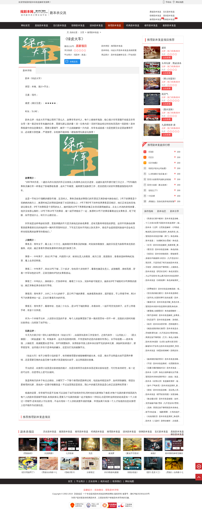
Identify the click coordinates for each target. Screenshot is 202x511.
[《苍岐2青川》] (69, 463)
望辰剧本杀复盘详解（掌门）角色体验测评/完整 (166, 236)
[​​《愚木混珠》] (152, 114)
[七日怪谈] (69, 444)
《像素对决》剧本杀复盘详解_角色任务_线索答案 (167, 302)
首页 (70, 481)
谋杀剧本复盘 (169, 15)
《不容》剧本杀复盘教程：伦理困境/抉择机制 (165, 363)
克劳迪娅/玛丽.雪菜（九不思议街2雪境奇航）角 (166, 403)
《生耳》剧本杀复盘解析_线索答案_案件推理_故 (166, 245)
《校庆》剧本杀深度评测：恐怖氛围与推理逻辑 (166, 324)
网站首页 (25, 25)
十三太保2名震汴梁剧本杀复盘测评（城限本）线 (166, 223)
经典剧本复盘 (169, 19)
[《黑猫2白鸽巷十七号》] (48, 463)
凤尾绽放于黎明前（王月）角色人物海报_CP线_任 (167, 337)
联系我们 (117, 481)
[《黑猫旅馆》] (28, 444)
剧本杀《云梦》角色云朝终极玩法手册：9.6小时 (166, 372)
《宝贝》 (151, 157)
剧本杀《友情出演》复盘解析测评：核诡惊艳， (166, 381)
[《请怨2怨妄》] (132, 463)
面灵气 (165, 94)
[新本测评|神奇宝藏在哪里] (174, 444)
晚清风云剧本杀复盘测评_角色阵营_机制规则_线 (166, 232)
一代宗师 (151, 196)
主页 (82, 32)
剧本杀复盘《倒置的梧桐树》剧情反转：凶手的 (166, 350)
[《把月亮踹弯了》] (28, 463)
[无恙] (90, 444)
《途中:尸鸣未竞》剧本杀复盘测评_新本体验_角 (166, 385)
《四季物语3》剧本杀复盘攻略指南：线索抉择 (165, 289)
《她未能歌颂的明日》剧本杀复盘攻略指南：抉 (166, 359)
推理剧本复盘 (155, 19)
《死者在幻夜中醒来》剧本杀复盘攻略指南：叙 (166, 218)
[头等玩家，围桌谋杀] (152, 68)
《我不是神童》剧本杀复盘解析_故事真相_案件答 (167, 315)
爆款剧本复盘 (45, 32)
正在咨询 (92, 481)
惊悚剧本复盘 (155, 15)
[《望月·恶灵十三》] (153, 463)
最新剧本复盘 (169, 25)
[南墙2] (153, 444)
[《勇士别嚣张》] (152, 83)
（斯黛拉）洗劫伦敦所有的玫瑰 (160, 201)
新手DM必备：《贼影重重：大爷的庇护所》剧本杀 (167, 412)
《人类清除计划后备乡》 (157, 174)
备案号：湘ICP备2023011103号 (136, 494)
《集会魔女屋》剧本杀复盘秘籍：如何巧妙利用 (166, 399)
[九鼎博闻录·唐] (152, 129)
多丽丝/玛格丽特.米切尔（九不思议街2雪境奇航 (166, 258)
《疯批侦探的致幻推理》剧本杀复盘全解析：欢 (166, 328)
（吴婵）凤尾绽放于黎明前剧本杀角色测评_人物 (166, 407)
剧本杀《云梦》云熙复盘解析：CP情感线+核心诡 (167, 227)
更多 (60, 32)
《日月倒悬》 (153, 163)
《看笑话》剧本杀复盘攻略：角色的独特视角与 (166, 249)
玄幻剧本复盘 (169, 12)
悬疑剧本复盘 (155, 12)
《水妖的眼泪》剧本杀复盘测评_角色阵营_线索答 (167, 416)
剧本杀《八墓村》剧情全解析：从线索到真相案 (166, 421)
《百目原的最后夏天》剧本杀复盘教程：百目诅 (166, 293)
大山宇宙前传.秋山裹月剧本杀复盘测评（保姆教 (166, 276)
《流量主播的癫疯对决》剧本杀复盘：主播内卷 (166, 368)
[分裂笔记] (90, 463)
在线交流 (74, 61)
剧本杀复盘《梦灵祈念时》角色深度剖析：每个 (166, 271)
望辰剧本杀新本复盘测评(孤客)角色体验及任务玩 (166, 306)
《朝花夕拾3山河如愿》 (157, 168)
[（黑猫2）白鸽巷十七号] (174, 463)
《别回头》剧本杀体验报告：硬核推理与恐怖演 (166, 254)
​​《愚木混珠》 (168, 109)
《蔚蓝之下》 (153, 190)
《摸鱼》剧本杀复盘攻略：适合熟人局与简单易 (166, 390)
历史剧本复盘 (27, 32)
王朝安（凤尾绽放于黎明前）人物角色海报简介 (166, 267)
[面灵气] (152, 99)
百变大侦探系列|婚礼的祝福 (159, 179)
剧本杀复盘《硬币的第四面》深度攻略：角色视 (166, 394)
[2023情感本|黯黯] (111, 463)
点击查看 (167, 57)
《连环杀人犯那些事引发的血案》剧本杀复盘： (166, 297)
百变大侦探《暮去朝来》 (157, 185)
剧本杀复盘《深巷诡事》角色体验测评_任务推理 (166, 280)
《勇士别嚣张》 (169, 78)
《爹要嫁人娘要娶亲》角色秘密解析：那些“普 (165, 311)
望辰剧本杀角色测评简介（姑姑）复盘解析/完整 (166, 377)
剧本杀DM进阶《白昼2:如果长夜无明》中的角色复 (167, 342)
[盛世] (152, 52)
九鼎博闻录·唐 (168, 125)
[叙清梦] (111, 444)
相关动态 (104, 481)
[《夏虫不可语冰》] (132, 444)
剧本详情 (27, 70)
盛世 (164, 48)
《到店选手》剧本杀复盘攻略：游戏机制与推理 (166, 320)
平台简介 (80, 481)
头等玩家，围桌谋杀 (171, 63)
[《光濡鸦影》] (48, 444)
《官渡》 (151, 152)
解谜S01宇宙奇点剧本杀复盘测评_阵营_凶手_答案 (167, 346)
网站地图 (129, 481)
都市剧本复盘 (151, 25)
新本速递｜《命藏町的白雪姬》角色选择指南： (166, 240)
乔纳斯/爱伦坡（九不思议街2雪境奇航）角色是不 (167, 333)
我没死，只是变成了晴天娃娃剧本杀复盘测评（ (166, 262)
